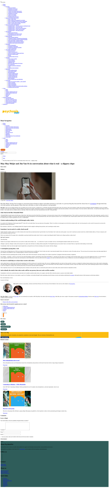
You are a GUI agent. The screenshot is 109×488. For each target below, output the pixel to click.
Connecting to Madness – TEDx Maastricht (14, 384)
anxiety (48, 257)
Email (2, 434)
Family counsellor (11, 82)
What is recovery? (11, 50)
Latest (4, 88)
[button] (3, 150)
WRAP (9, 55)
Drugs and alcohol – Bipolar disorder (15, 40)
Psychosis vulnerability (6, 326)
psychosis (72, 275)
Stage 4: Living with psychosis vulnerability (17, 22)
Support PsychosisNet (5, 473)
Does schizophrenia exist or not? (11, 360)
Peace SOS (16, 296)
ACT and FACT (11, 64)
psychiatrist (93, 203)
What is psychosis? (12, 7)
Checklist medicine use (12, 75)
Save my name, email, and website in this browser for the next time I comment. (17, 436)
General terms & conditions (11, 101)
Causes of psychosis (12, 14)
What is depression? (12, 45)
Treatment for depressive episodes (15, 47)
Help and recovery (9, 132)
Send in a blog (3, 465)
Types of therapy (11, 59)
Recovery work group (8, 408)
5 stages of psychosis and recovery (15, 11)
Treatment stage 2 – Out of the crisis (15, 27)
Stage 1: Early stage (12, 19)
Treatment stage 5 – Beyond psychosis (15, 30)
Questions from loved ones (13, 87)
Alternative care (11, 62)
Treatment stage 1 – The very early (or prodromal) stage (19, 25)
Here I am (96, 296)
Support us (5, 104)
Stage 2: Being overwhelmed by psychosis (16, 20)
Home (4, 4)
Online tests (8, 94)
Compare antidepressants (13, 73)
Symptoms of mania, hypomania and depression (17, 38)
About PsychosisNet (7, 97)
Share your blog (5, 337)
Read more (5, 365)
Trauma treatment (11, 61)
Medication (8, 69)
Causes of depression (12, 48)
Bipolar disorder (9, 36)
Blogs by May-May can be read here (10, 301)
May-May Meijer (9, 200)
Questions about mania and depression (15, 42)
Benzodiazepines (11, 72)
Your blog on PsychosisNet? (11, 99)
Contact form (3, 464)
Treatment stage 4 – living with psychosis (16, 29)
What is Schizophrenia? (12, 32)
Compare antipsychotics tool (11, 92)
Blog (4, 158)
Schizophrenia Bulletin (83, 296)
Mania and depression (7, 480)
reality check (4, 329)
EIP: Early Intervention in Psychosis (15, 63)
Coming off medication (12, 77)
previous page (3, 171)
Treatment (8, 57)
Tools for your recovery (12, 52)
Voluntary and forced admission (14, 65)
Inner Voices (52, 296)
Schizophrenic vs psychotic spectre (15, 33)
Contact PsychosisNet (10, 103)
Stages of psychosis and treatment (12, 24)
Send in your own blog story (11, 100)
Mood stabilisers (11, 78)
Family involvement (12, 83)
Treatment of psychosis (12, 13)
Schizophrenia (8, 31)
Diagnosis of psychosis (12, 10)
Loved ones (8, 80)
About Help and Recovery (11, 49)
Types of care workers (12, 58)
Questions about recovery (13, 56)
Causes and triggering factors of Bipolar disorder (17, 39)
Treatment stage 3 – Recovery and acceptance (17, 28)
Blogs (7, 89)
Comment (3, 429)
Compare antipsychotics (13, 74)
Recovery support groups (13, 54)
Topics (4, 5)
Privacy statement (4, 471)
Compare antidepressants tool (11, 91)
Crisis (9, 66)
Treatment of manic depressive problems (16, 41)
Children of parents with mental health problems (17, 86)
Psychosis (7, 6)
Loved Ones (8, 137)
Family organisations (12, 84)
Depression (8, 44)
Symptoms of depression (13, 46)
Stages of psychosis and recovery (12, 17)
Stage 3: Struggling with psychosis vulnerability (17, 21)
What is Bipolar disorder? (13, 37)
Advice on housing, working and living (16, 53)
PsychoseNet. (72, 283)
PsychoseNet (22, 449)
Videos (7, 96)
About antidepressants (12, 70)
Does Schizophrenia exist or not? (14, 35)
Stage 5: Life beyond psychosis (14, 23)
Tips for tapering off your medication (15, 79)
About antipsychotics (12, 71)
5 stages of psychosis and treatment (15, 12)
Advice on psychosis (12, 15)
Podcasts (7, 95)
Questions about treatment (13, 67)
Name (2, 432)
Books (7, 90)
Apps (7, 139)
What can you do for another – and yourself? (17, 81)
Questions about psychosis (13, 16)
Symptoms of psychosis (12, 8)
